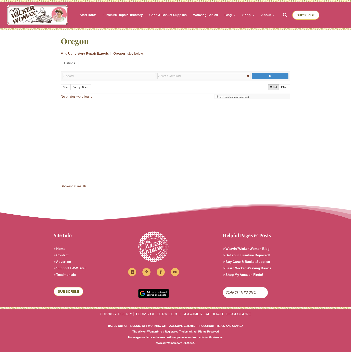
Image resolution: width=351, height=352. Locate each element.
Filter (65, 87)
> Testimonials (65, 274)
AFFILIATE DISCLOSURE (228, 314)
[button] (234, 15)
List (274, 87)
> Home (59, 249)
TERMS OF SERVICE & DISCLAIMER (169, 314)
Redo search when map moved (233, 97)
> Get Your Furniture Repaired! (246, 255)
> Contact (61, 255)
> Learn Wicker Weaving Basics (247, 268)
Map (285, 87)
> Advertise (62, 261)
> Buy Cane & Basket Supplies (246, 261)
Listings (69, 63)
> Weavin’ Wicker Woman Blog (246, 249)
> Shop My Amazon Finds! (243, 274)
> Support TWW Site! (70, 268)
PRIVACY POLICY (116, 314)
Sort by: (80, 87)
